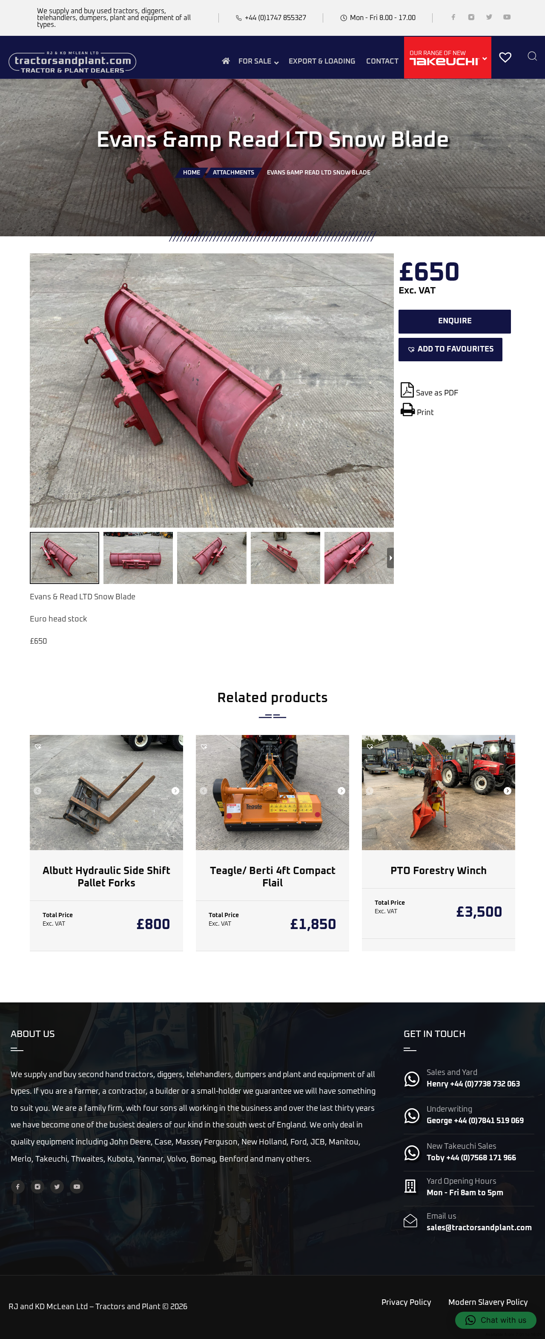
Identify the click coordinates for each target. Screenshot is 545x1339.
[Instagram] (471, 19)
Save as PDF (437, 393)
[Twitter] (489, 19)
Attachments (233, 173)
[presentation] (37, 791)
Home (191, 173)
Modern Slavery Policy (488, 1303)
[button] (450, 350)
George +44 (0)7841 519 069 (475, 1121)
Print (425, 413)
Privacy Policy (406, 1303)
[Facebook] (453, 19)
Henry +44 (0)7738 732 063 (473, 1084)
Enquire (455, 321)
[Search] (532, 56)
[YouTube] (507, 19)
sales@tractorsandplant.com (479, 1228)
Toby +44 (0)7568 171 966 (471, 1158)
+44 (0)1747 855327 (275, 18)
